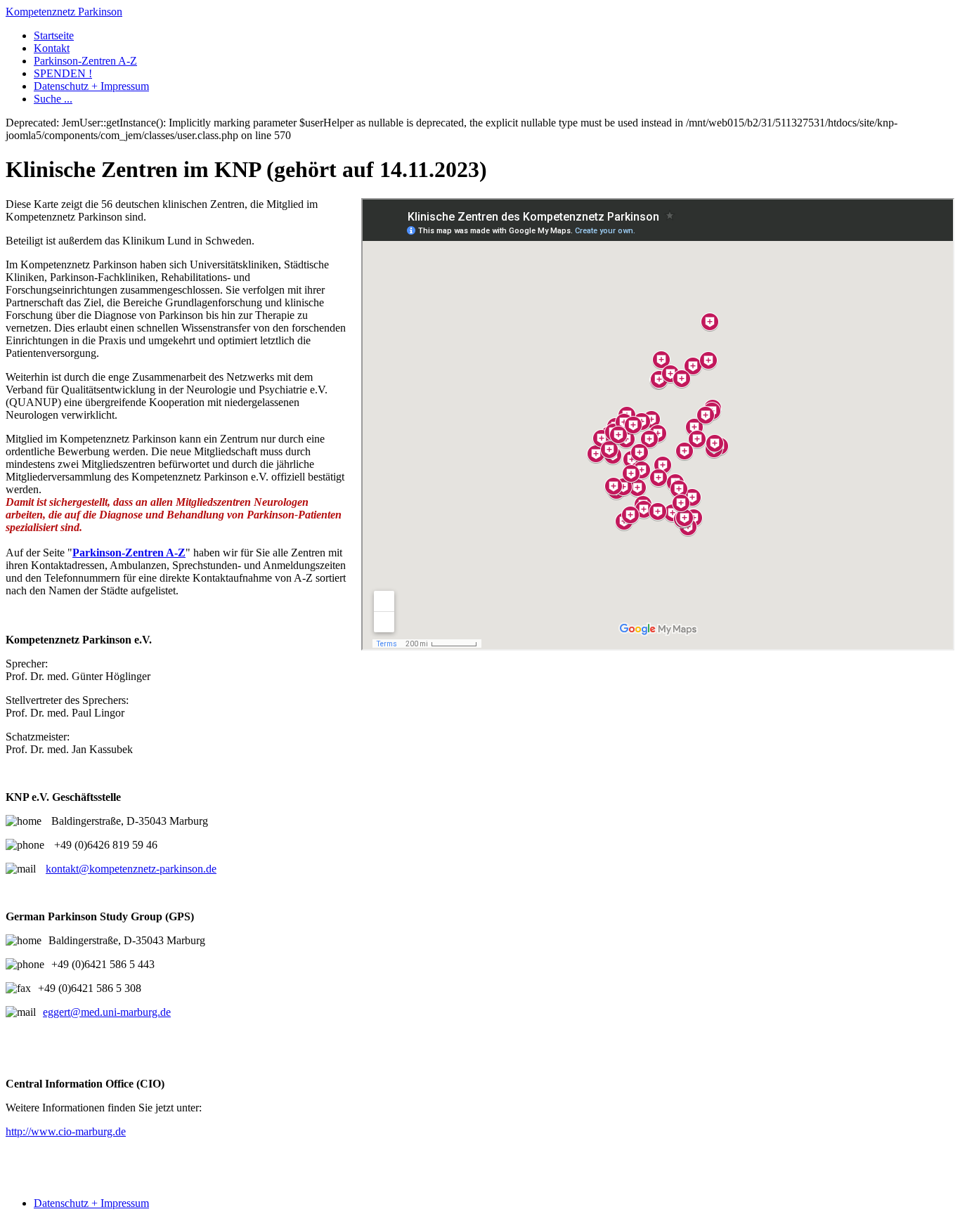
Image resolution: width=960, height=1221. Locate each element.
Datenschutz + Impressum (91, 86)
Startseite (54, 35)
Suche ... (53, 99)
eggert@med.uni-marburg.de (107, 1012)
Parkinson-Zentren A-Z (85, 61)
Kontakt (52, 48)
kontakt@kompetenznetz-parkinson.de (131, 869)
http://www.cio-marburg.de (66, 1131)
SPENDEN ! (63, 73)
